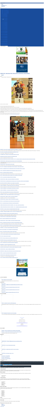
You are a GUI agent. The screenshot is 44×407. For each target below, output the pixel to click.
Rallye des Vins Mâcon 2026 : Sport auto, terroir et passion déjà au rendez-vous (9, 213)
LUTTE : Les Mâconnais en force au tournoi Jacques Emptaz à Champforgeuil (9, 242)
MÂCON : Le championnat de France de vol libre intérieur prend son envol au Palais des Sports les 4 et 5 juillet (12, 168)
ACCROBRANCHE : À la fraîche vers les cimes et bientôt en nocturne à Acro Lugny (9, 154)
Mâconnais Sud (3, 6)
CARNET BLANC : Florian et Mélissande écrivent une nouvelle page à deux (12, 341)
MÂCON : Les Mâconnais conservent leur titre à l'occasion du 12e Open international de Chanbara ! (11, 222)
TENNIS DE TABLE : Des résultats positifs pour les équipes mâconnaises (8, 216)
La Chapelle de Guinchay (4, 5)
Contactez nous (3, 404)
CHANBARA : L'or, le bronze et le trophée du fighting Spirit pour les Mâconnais (9, 227)
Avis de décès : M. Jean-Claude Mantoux (6, 358)
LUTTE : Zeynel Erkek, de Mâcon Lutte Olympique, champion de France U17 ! (9, 257)
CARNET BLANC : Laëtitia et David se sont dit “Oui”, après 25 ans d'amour (10, 349)
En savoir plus (3, 362)
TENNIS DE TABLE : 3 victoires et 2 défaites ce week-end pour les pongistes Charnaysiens (10, 220)
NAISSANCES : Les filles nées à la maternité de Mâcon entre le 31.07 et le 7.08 (10, 292)
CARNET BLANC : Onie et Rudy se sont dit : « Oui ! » (8, 353)
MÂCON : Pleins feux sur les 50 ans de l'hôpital (7, 279)
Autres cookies (20, 367)
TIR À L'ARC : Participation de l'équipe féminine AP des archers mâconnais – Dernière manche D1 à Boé (11, 166)
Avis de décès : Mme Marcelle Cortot (6, 357)
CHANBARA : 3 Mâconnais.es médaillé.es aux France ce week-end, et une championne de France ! (11, 211)
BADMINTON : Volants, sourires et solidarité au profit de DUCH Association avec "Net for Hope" (11, 149)
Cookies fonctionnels (2, 367)
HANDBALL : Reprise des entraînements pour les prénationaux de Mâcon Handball (11, 330)
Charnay (2, 4)
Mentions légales (3, 405)
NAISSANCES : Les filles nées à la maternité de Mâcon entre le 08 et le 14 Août (12, 284)
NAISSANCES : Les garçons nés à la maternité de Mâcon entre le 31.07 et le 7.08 (10, 289)
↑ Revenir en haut (2, 406)
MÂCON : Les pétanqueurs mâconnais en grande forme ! (6, 172)
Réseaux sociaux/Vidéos (16, 367)
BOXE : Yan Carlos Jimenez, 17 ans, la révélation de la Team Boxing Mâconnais (9, 229)
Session (23, 367)
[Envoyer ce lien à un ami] (2, 75)
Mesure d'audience (7, 367)
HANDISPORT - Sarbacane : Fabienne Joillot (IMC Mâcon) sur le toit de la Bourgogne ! (10, 194)
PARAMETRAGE (2, 364)
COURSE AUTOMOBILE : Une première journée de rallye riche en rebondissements (9, 185)
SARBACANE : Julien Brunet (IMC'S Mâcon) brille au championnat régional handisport (15, 73)
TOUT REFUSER (10, 364)
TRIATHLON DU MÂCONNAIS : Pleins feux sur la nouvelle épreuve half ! (8, 156)
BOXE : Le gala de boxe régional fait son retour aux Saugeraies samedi (8, 218)
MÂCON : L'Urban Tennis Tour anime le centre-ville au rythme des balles (8, 231)
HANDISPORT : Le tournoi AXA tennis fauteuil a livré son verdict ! (7, 244)
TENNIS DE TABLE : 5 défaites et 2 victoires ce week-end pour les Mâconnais (8, 196)
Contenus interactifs (11, 367)
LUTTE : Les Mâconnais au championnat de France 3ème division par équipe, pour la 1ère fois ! (10, 170)
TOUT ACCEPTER (6, 364)
